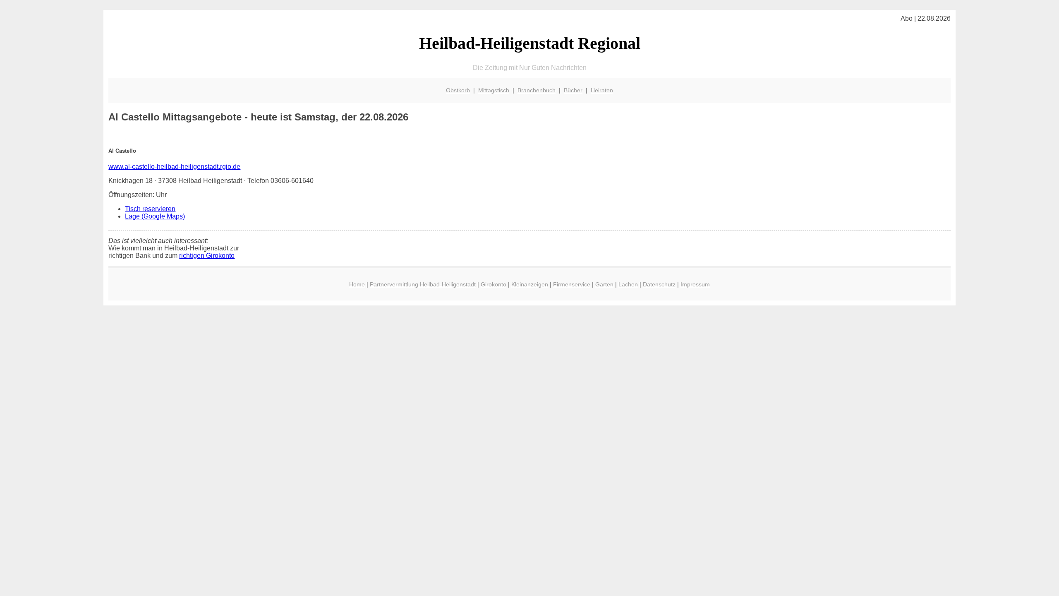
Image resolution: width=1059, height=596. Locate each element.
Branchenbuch (537, 90)
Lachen (628, 284)
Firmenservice (571, 284)
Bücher (573, 90)
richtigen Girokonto (207, 255)
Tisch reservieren (150, 208)
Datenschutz (659, 284)
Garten (604, 284)
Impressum (695, 284)
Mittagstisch (493, 90)
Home (357, 284)
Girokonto (493, 284)
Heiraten (602, 90)
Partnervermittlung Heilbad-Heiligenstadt (423, 284)
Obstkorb (458, 90)
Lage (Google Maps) (155, 216)
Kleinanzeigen (529, 284)
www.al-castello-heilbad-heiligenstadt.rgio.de (174, 166)
